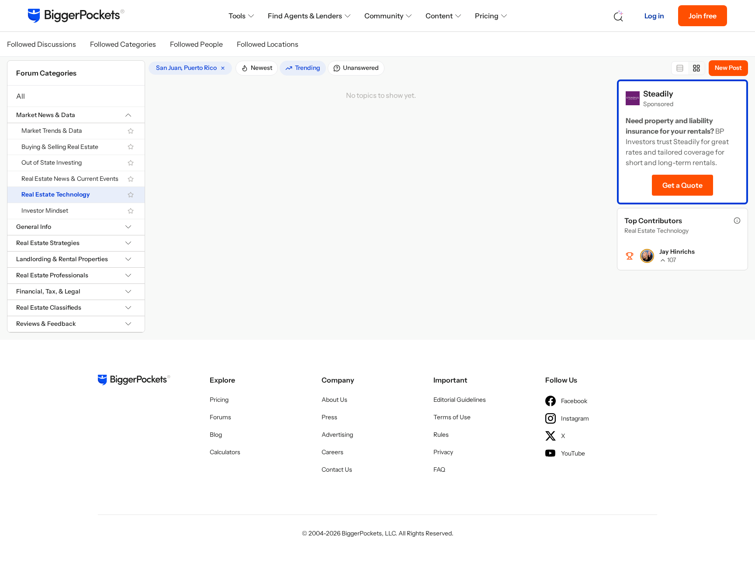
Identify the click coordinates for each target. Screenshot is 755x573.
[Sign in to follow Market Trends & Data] (130, 131)
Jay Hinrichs (677, 251)
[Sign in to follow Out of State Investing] (130, 163)
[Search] (618, 16)
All (20, 96)
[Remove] (222, 68)
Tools (237, 15)
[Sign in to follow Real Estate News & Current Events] (130, 179)
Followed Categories (123, 44)
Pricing (487, 15)
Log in (654, 15)
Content (439, 15)
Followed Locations (267, 44)
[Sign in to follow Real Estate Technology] (130, 195)
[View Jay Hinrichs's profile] (647, 256)
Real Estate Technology (55, 194)
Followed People (196, 44)
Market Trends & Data (51, 131)
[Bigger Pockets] (76, 16)
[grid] (190, 68)
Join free (703, 15)
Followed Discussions (41, 44)
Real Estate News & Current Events (69, 179)
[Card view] (696, 68)
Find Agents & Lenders (305, 15)
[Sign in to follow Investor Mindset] (130, 211)
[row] (190, 68)
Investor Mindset (44, 210)
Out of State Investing (51, 162)
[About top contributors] (737, 220)
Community (383, 15)
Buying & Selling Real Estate (59, 147)
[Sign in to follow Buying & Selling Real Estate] (130, 147)
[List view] (680, 68)
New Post (728, 68)
